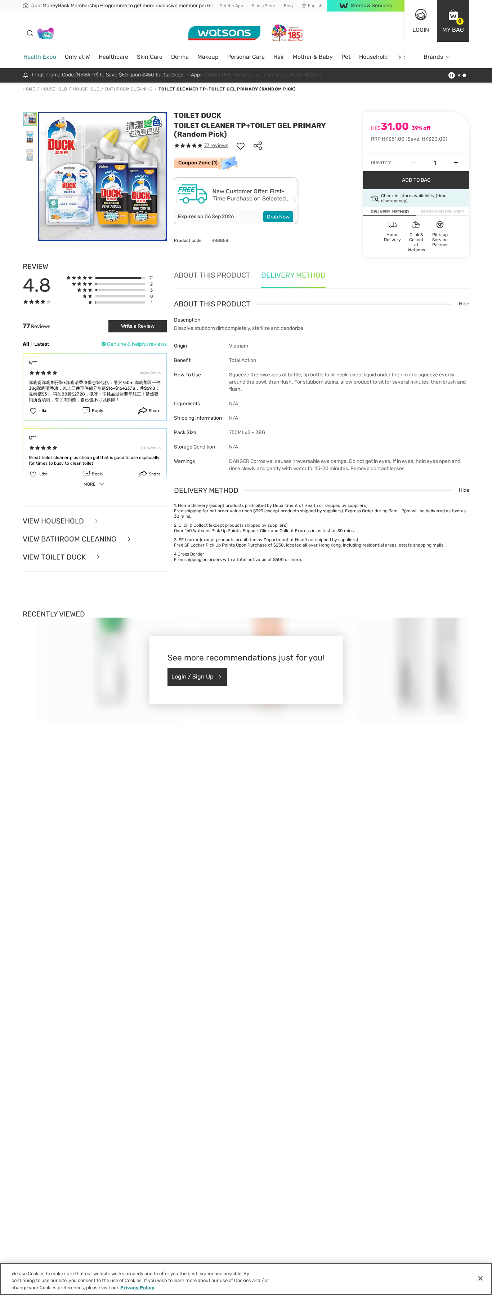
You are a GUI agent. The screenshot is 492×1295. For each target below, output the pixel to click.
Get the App (231, 5)
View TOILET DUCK (55, 557)
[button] (453, 21)
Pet (345, 56)
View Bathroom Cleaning (70, 539)
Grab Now (278, 217)
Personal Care (246, 56)
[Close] (480, 1278)
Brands (433, 56)
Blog (288, 5)
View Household (54, 521)
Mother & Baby (313, 56)
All (26, 344)
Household (373, 56)
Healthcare (113, 56)
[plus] (456, 162)
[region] (246, 1279)
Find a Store (263, 5)
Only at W (77, 56)
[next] (399, 57)
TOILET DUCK (197, 115)
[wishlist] (240, 145)
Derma (180, 56)
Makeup (208, 56)
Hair (278, 56)
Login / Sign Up (192, 676)
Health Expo (39, 56)
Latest (41, 344)
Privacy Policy (137, 1287)
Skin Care (149, 56)
